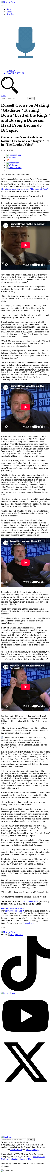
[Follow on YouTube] (25, 1036)
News (9, 12)
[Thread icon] (13, 163)
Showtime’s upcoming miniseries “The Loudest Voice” (24, 189)
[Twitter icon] (13, 157)
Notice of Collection (9, 1159)
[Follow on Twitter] (25, 1085)
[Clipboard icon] (14, 167)
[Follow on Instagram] (15, 934)
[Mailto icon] (12, 165)
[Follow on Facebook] (8, 993)
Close (3, 95)
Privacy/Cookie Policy (14, 911)
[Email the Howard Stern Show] (7, 1137)
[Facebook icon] (14, 155)
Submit (30, 1140)
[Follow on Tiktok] (25, 990)
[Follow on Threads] (25, 1134)
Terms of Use (28, 923)
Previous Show (7, 908)
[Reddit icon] (8, 160)
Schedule (10, 14)
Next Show (19, 908)
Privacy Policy (32, 1149)
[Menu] (2, 5)
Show (9, 9)
